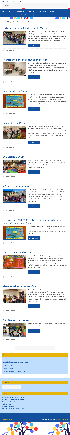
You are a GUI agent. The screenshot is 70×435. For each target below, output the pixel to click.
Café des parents (8, 368)
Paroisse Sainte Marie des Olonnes (13, 409)
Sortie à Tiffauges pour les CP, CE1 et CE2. (16, 362)
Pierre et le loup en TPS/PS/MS (19, 286)
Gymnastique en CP (13, 156)
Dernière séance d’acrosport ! (18, 320)
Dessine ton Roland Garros (17, 252)
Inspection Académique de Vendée (13, 399)
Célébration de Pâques (15, 123)
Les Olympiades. (8, 359)
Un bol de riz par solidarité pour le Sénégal (25, 28)
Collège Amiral (6, 404)
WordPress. (65, 419)
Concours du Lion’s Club (15, 91)
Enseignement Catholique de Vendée (13, 397)
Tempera (57, 419)
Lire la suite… (33, 45)
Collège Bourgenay (8, 406)
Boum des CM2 (7, 365)
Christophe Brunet (10, 50)
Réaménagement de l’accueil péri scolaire (25, 59)
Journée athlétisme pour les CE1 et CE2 (15, 372)
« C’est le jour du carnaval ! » (18, 186)
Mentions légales (8, 419)
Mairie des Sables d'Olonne (10, 402)
